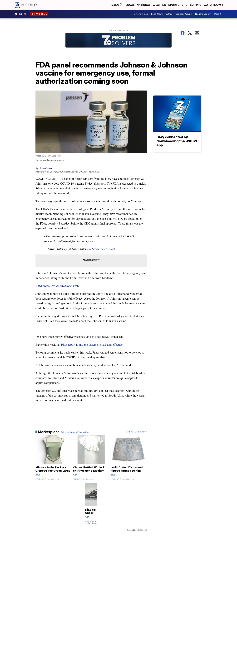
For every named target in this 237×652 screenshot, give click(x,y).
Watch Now (213, 4)
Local (130, 4)
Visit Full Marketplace (136, 432)
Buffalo (169, 14)
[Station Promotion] (118, 40)
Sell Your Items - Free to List (75, 432)
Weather (159, 4)
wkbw (21, 14)
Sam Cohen (46, 168)
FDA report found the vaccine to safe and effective (92, 344)
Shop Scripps (191, 4)
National (143, 4)
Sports (173, 4)
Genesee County (183, 14)
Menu (115, 4)
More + (217, 14)
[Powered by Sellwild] (142, 530)
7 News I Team (141, 14)
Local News (157, 14)
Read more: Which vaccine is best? (57, 285)
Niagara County (203, 14)
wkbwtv (17, 14)
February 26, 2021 (103, 249)
